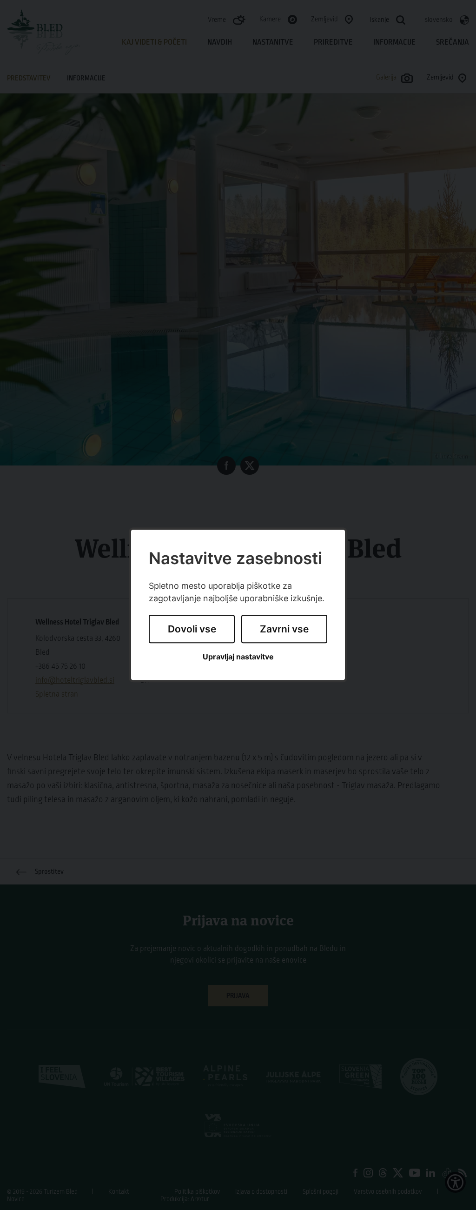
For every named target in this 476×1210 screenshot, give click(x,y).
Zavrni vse (284, 629)
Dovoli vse (192, 629)
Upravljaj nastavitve (238, 656)
